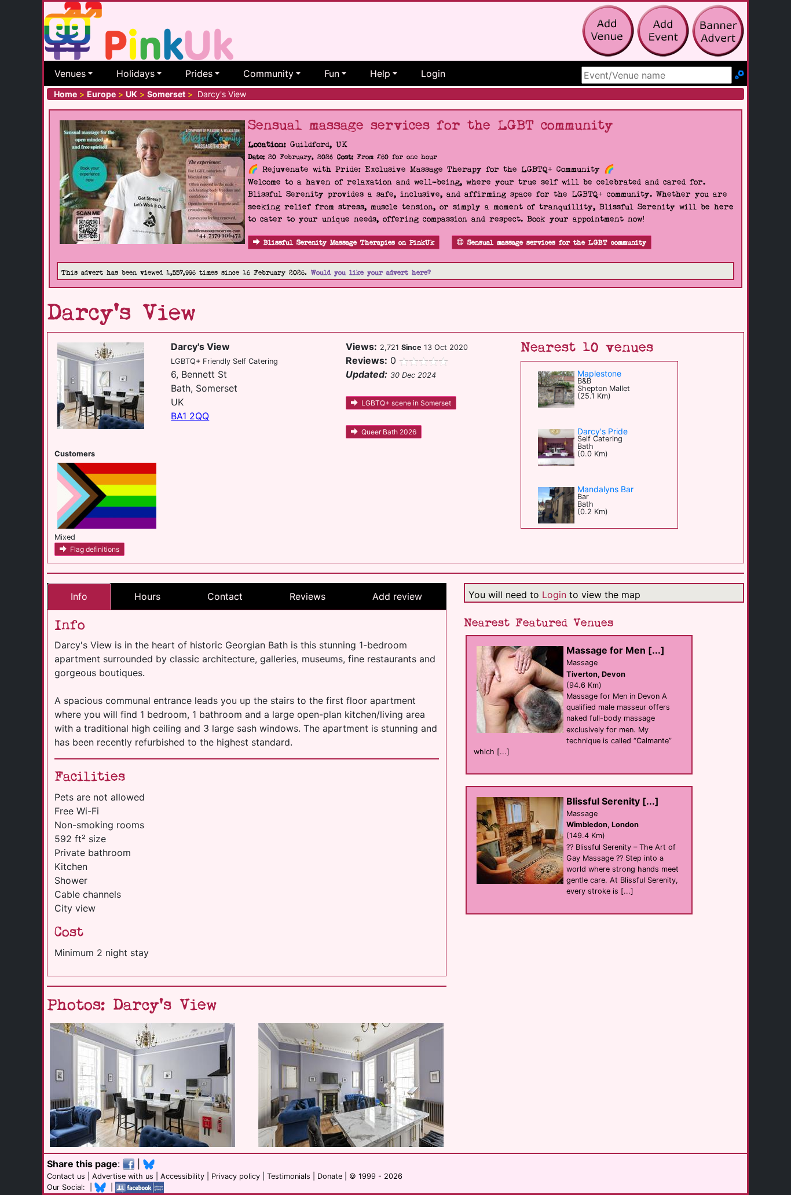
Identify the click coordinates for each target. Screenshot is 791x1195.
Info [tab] (79, 596)
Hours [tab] (147, 596)
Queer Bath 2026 (388, 431)
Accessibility (182, 1176)
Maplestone (599, 373)
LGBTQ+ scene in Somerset (406, 403)
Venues (70, 73)
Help (380, 73)
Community (268, 73)
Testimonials (288, 1176)
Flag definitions (94, 549)
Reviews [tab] (307, 596)
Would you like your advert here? (371, 273)
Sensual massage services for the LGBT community (556, 243)
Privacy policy (235, 1176)
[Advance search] (739, 75)
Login (433, 73)
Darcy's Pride (602, 431)
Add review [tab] (397, 596)
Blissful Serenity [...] (612, 801)
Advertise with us (122, 1176)
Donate (329, 1176)
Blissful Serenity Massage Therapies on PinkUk (348, 243)
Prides (199, 73)
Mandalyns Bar (605, 489)
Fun (331, 73)
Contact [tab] (225, 596)
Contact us (66, 1176)
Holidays (135, 73)
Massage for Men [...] (615, 650)
